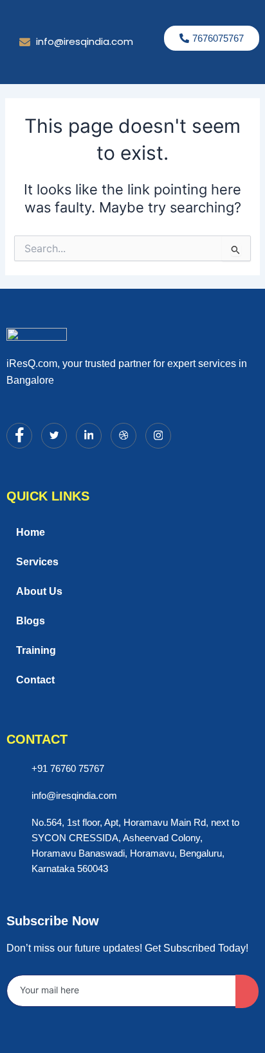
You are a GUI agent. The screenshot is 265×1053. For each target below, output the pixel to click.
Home (30, 532)
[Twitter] (54, 436)
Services (37, 561)
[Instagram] (158, 436)
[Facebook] (19, 436)
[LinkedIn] (89, 436)
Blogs (30, 620)
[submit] (247, 991)
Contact (35, 679)
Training (36, 650)
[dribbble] (123, 436)
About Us (39, 591)
